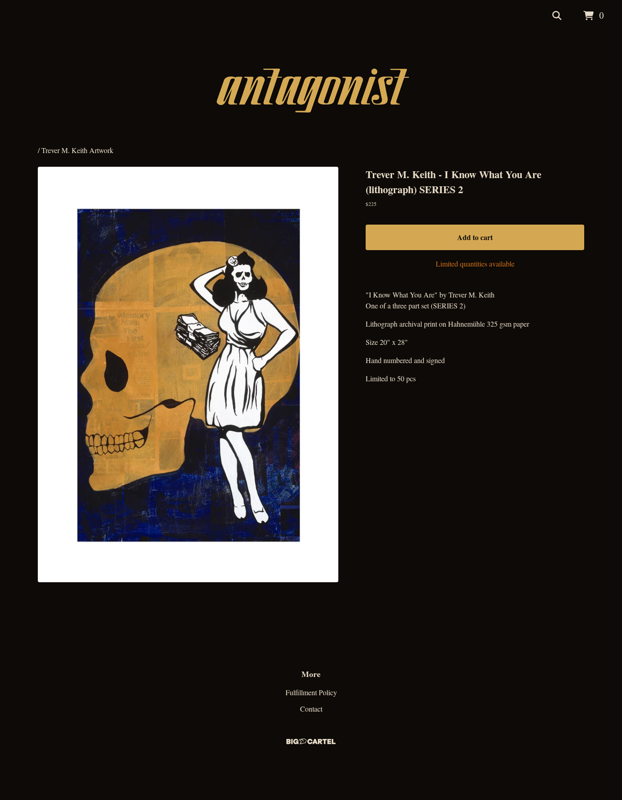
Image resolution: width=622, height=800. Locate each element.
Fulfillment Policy (311, 692)
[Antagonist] (311, 88)
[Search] (557, 16)
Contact (311, 708)
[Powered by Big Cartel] (311, 739)
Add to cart (475, 237)
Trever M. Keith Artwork (77, 150)
